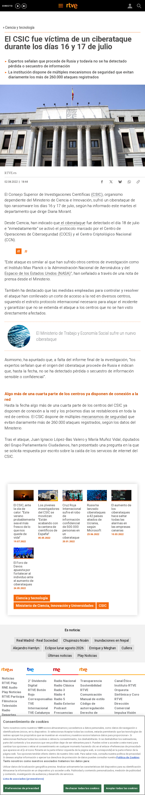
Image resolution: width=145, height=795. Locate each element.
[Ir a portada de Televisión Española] (39, 670)
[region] (72, 755)
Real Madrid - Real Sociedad (37, 640)
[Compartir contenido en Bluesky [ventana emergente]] (120, 180)
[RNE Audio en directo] (24, 6)
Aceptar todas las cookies (121, 788)
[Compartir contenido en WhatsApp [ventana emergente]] (129, 180)
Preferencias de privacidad (22, 788)
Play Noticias (87, 656)
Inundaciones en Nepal (111, 640)
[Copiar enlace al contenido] (138, 180)
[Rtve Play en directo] (18, 6)
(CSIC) (97, 194)
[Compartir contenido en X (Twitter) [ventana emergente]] (111, 180)
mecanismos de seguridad (104, 416)
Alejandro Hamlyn (26, 648)
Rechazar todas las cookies (82, 788)
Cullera (127, 648)
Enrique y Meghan (102, 648)
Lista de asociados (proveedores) (23, 778)
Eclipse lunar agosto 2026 (64, 648)
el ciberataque (72, 223)
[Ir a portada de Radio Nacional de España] (65, 670)
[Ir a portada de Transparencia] (111, 670)
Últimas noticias (60, 656)
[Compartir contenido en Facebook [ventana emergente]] (101, 180)
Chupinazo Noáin (76, 640)
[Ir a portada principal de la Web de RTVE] (13, 669)
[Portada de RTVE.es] (72, 6)
